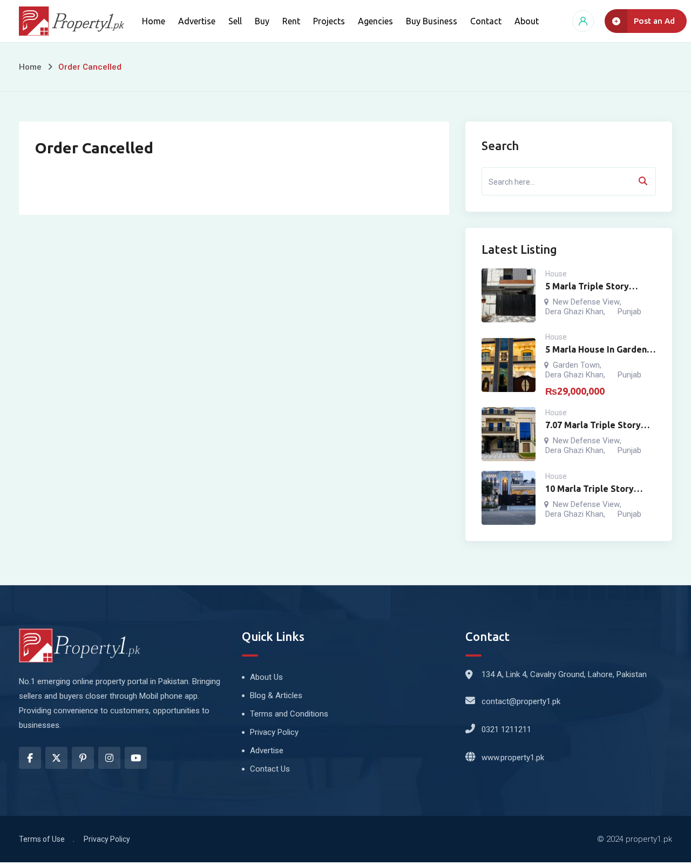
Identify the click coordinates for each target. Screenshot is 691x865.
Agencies (375, 21)
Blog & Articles (276, 695)
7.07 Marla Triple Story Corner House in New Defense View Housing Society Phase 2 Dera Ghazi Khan (593, 425)
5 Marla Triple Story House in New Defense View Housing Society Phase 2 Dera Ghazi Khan (596, 287)
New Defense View (586, 302)
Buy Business (431, 21)
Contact (486, 21)
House (556, 273)
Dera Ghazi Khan (574, 311)
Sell (235, 21)
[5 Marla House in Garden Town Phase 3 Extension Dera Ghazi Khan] (509, 365)
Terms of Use (42, 839)
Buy (262, 21)
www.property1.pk (513, 757)
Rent (291, 21)
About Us (266, 677)
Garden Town (576, 365)
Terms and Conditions (289, 714)
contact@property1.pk (521, 701)
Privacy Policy (274, 732)
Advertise (196, 21)
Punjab (629, 311)
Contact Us (270, 769)
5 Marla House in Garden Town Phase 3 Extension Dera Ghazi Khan (596, 350)
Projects (329, 21)
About (526, 21)
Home (153, 21)
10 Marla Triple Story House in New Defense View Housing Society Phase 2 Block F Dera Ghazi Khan (592, 489)
